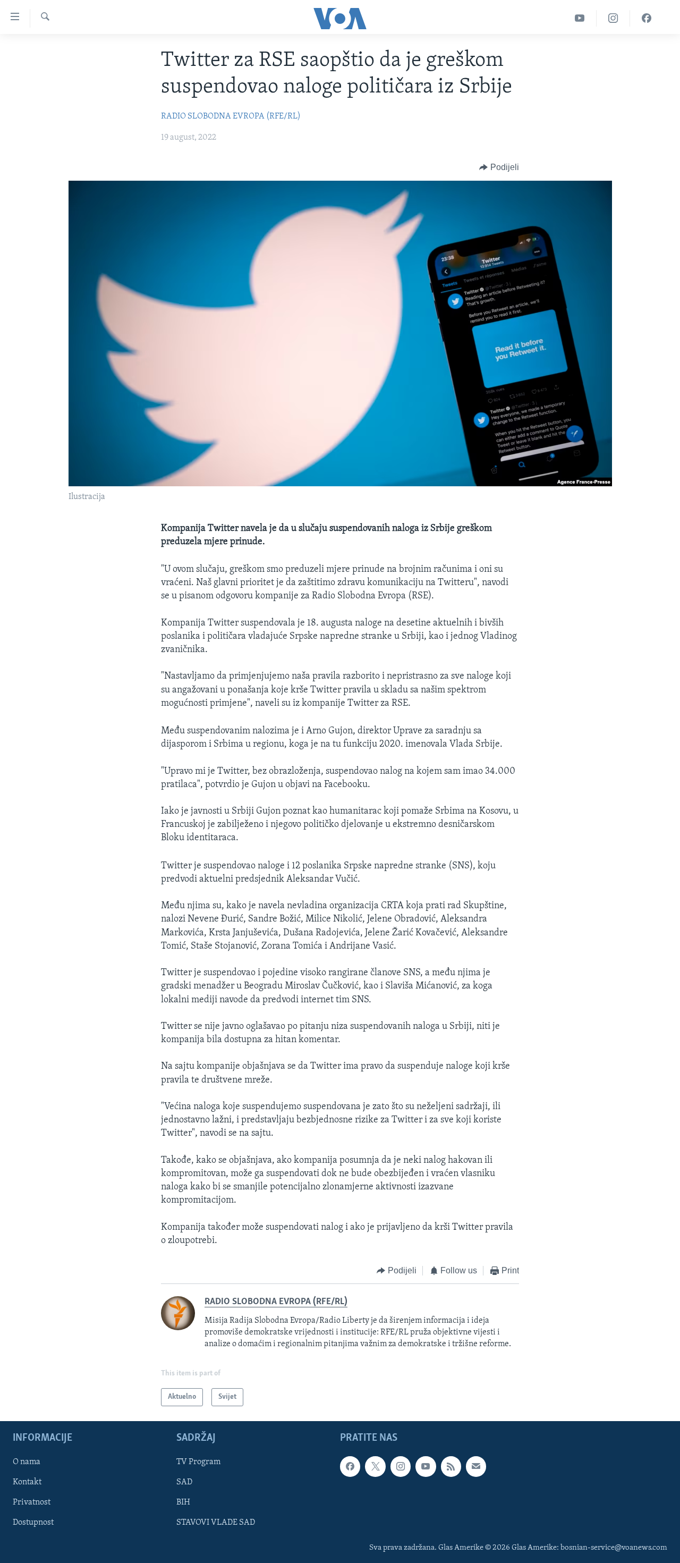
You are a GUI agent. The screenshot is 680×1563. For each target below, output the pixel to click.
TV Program (198, 1462)
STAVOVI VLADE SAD (215, 1523)
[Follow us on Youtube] (425, 1466)
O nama (26, 1462)
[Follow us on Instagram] (400, 1466)
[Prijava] (476, 1466)
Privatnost (31, 1502)
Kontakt (27, 1482)
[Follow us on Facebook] (350, 1466)
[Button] (499, 167)
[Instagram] (613, 18)
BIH (183, 1502)
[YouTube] (580, 18)
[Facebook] (646, 18)
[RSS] (451, 1466)
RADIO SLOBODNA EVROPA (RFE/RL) (231, 116)
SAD (184, 1482)
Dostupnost (33, 1523)
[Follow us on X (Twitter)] (375, 1466)
